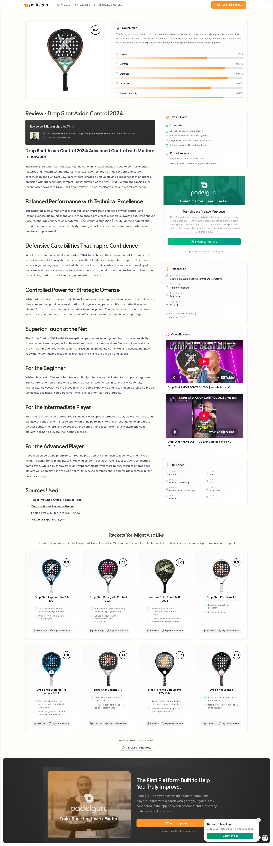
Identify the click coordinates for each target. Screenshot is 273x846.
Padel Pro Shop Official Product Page (56, 500)
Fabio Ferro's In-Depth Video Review (55, 513)
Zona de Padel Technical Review (53, 506)
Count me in (230, 835)
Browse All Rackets (139, 747)
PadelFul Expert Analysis (48, 519)
